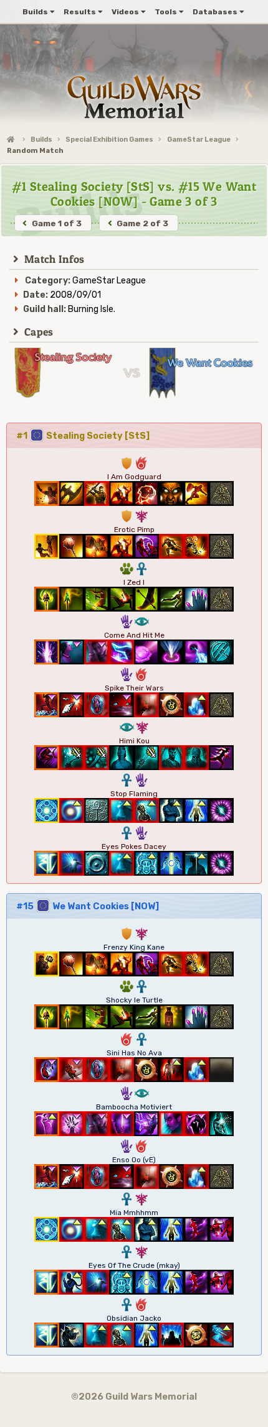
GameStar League (199, 139)
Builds (41, 139)
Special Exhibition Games (109, 139)
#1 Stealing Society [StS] (83, 435)
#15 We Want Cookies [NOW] (87, 906)
